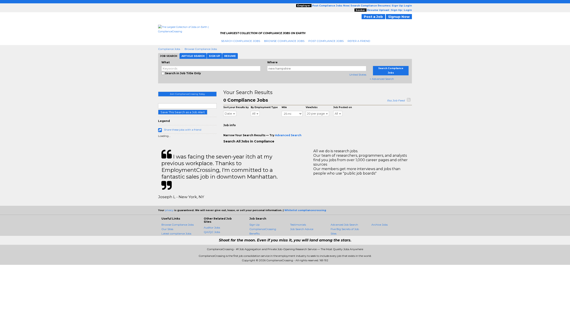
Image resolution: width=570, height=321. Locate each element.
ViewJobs (312, 107)
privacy (169, 210)
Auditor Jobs (212, 227)
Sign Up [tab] (214, 56)
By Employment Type (264, 107)
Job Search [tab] (168, 56)
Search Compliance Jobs (240, 41)
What (165, 62)
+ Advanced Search (382, 78)
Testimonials (298, 224)
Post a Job (373, 16)
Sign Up (254, 224)
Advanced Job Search (344, 224)
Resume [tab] (230, 56)
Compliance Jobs (169, 49)
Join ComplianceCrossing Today (187, 94)
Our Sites (167, 229)
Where (272, 62)
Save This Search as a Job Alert (183, 112)
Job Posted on (342, 107)
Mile (284, 107)
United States (357, 74)
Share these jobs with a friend (182, 129)
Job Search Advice (301, 229)
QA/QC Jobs (212, 232)
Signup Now (399, 16)
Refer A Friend (359, 41)
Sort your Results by (236, 107)
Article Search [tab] (193, 56)
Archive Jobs (379, 224)
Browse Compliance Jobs (284, 41)
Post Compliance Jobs (326, 41)
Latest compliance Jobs (176, 233)
